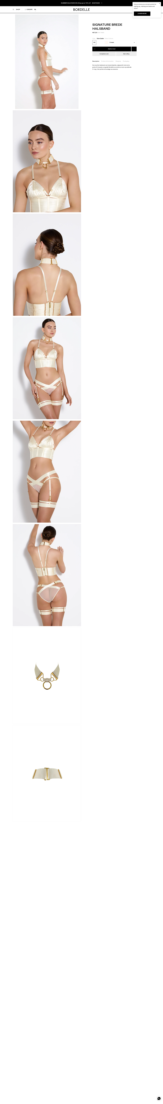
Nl (35, 9)
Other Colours (109, 38)
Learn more (142, 13)
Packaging (126, 61)
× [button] (159, 3)
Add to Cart (112, 49)
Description (95, 61)
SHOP (18, 9)
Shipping (118, 61)
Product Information (107, 61)
